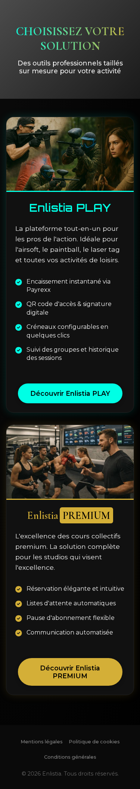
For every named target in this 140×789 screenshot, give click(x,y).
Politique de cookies (94, 741)
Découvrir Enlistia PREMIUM (70, 672)
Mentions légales (42, 741)
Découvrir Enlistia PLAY (70, 393)
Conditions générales (70, 757)
